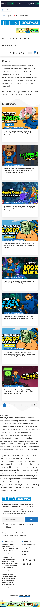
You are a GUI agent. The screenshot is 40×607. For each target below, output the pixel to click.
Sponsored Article (17, 127)
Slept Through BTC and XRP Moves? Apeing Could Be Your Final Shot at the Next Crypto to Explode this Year (19, 245)
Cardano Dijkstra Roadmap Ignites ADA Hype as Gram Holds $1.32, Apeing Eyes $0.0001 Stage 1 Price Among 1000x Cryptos (19, 391)
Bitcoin (18, 533)
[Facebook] (8, 52)
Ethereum (33, 533)
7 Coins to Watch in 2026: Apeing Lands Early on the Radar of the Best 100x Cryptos (19, 282)
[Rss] (24, 52)
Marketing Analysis (20, 535)
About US (27, 541)
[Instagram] (16, 52)
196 (29, 405)
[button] (36, 10)
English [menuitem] (8, 16)
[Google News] (13, 52)
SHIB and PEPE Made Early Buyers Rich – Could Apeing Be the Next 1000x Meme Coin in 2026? (18, 317)
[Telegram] (21, 52)
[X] (10, 52)
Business (5, 535)
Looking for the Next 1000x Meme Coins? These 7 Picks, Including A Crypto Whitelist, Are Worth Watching (23, 10)
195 (24, 405)
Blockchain (25, 533)
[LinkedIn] (19, 52)
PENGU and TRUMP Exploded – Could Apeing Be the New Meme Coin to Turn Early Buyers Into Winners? (19, 133)
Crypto (7, 127)
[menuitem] (7, 15)
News (11, 535)
